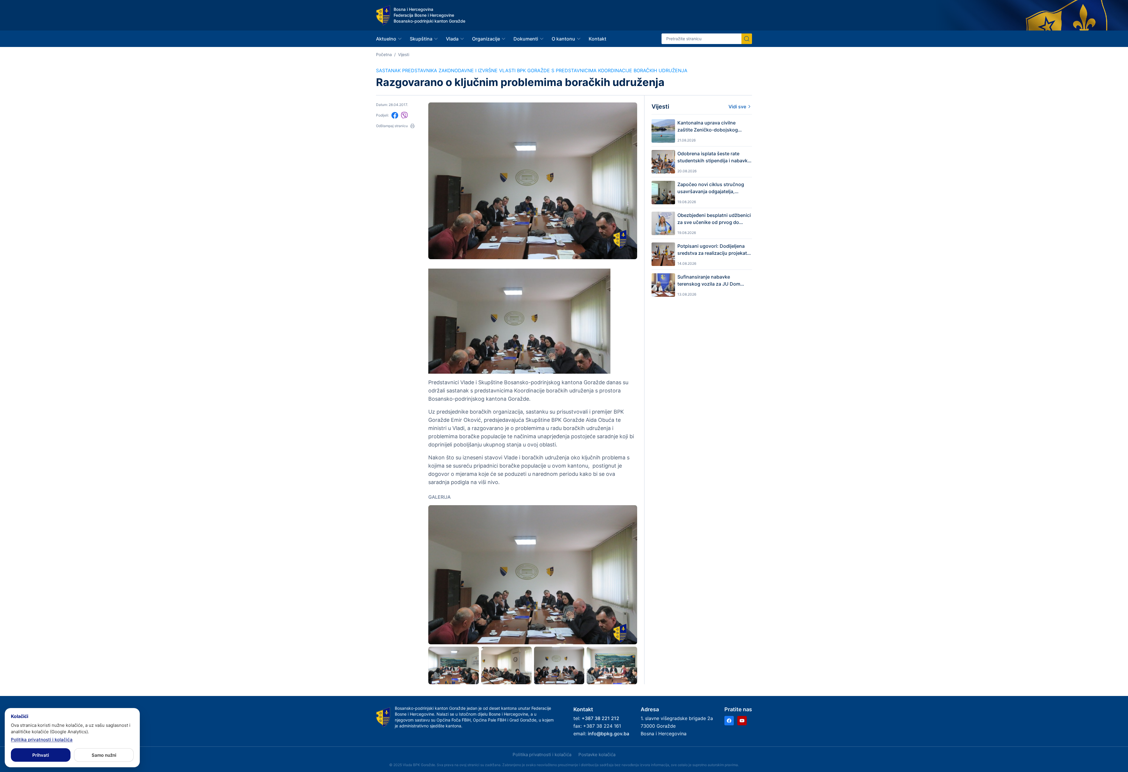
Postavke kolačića (596, 754)
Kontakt (597, 39)
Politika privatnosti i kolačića (542, 754)
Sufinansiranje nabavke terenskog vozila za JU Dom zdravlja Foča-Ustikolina (708, 280)
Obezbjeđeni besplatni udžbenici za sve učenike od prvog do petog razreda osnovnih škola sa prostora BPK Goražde (714, 219)
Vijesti (403, 54)
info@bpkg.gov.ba (608, 733)
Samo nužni (104, 755)
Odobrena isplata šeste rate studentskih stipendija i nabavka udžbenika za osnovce (713, 157)
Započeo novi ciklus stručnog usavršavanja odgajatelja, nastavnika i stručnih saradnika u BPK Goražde (714, 188)
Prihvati (40, 755)
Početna (384, 54)
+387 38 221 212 (600, 718)
